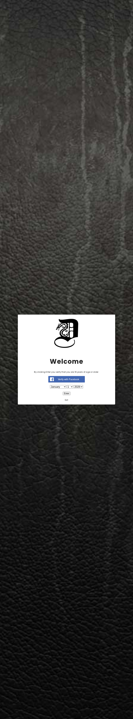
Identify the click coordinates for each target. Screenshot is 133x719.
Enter (66, 393)
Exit (66, 400)
